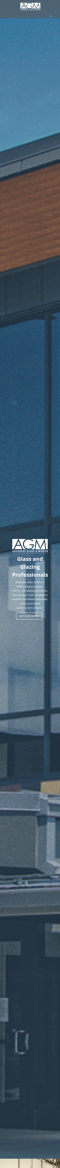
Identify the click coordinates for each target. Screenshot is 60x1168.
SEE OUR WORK (29, 616)
